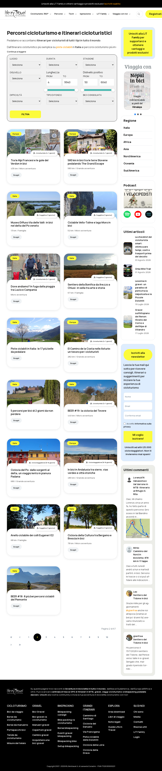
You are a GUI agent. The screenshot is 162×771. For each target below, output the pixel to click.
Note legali (114, 721)
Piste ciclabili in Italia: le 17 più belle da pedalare (32, 350)
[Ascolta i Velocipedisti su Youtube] (138, 214)
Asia (126, 149)
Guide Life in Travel (115, 728)
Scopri (16, 175)
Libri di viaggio (116, 716)
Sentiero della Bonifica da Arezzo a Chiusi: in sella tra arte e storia (89, 286)
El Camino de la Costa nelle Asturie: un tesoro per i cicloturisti (89, 350)
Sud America (131, 170)
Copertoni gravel (41, 729)
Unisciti (43, 694)
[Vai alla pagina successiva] (11, 645)
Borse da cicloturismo (14, 718)
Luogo (13, 58)
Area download (116, 711)
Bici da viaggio (15, 711)
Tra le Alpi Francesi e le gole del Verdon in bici (29, 162)
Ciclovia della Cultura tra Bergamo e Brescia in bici (90, 537)
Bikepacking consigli (64, 713)
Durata (50, 58)
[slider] (46, 90)
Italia (15, 196)
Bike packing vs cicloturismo (66, 721)
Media (137, 716)
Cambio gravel (40, 734)
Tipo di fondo (54, 94)
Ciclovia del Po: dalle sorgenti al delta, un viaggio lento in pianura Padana (31, 473)
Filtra (25, 114)
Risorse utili (140, 726)
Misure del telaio (16, 743)
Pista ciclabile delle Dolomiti (91, 738)
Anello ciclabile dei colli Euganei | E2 (32, 535)
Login (137, 736)
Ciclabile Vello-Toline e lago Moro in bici (89, 224)
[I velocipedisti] (138, 198)
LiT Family (139, 731)
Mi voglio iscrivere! (138, 436)
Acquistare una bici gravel (41, 741)
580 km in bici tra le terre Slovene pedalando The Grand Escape (88, 162)
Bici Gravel (38, 711)
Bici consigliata (92, 94)
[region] (138, 89)
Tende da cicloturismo (14, 736)
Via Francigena (91, 731)
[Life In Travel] (15, 14)
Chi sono (138, 711)
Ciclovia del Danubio (89, 725)
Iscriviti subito (112, 3)
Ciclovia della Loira (93, 744)
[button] (137, 91)
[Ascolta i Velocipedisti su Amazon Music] (148, 214)
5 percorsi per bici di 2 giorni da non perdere (32, 412)
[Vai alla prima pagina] (11, 637)
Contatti (138, 721)
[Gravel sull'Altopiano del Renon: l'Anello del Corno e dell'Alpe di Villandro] (128, 321)
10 (107, 637)
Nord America (132, 156)
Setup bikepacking (68, 746)
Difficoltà (16, 94)
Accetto (137, 425)
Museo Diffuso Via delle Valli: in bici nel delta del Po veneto (32, 224)
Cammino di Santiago (89, 717)
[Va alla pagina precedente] (20, 637)
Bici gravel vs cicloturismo (39, 718)
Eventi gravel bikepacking (65, 735)
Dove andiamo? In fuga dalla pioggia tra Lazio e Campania (33, 288)
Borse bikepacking (68, 727)
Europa (16, 134)
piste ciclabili (64, 47)
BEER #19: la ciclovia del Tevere (87, 410)
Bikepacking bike (67, 741)
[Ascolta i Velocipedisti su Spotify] (127, 214)
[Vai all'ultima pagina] (20, 645)
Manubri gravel (40, 724)
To (64, 76)
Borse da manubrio (17, 724)
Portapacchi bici (16, 729)
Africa (127, 142)
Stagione (88, 58)
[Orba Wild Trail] (128, 270)
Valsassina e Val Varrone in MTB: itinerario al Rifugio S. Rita (141, 487)
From (49, 76)
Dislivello (15, 72)
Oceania (129, 163)
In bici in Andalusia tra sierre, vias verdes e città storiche (88, 471)
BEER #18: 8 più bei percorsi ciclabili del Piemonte (32, 598)
